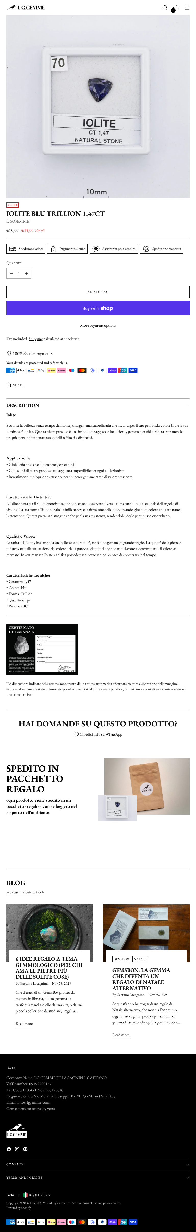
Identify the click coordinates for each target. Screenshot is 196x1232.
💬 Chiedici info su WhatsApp (98, 734)
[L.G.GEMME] (25, 8)
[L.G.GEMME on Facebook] (9, 1149)
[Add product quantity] (26, 273)
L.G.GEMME (17, 221)
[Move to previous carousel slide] (173, 851)
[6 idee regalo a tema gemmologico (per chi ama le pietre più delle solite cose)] (49, 933)
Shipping (36, 338)
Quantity (13, 262)
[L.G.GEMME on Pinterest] (26, 1149)
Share (18, 385)
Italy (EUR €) (38, 1195)
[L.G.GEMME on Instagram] (18, 1149)
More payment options (98, 325)
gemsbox (121, 959)
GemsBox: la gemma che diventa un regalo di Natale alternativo (141, 979)
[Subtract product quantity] (11, 273)
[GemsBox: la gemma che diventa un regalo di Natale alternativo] (146, 933)
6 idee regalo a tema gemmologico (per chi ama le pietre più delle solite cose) (49, 967)
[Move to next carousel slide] (185, 851)
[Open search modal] (165, 8)
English (10, 1195)
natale (140, 959)
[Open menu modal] (187, 8)
